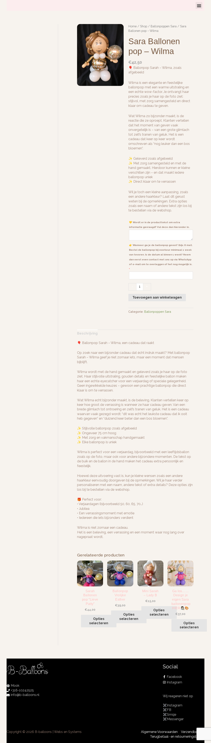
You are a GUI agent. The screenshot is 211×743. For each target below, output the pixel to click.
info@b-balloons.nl (25, 695)
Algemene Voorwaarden (159, 732)
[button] (199, 5)
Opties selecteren (98, 621)
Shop (143, 26)
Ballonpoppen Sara (164, 26)
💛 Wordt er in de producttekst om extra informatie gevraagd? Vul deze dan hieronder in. (159, 224)
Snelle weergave (90, 582)
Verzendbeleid (192, 732)
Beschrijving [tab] (87, 333)
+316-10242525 (22, 690)
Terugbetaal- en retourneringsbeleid (177, 736)
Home (132, 26)
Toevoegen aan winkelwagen (157, 297)
